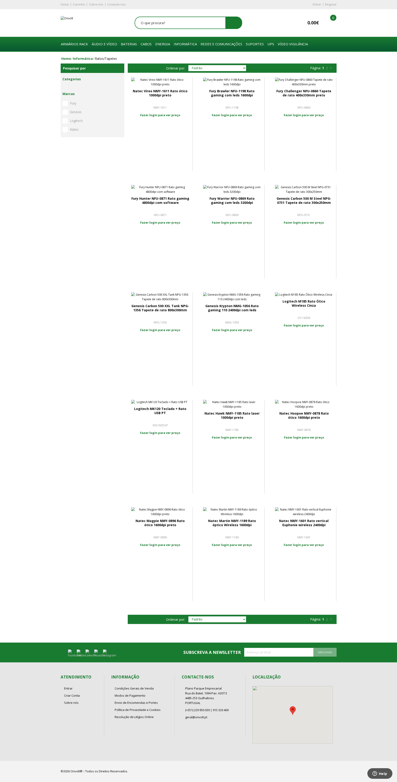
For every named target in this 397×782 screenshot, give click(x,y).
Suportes (255, 44)
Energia (162, 44)
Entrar (317, 4)
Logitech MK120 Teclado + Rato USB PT (160, 411)
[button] (293, 710)
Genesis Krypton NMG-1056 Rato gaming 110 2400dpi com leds (232, 308)
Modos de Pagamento (130, 695)
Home (65, 4)
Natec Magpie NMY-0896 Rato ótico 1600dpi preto (160, 523)
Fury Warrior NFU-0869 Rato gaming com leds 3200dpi (232, 200)
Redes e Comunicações (221, 44)
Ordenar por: (175, 68)
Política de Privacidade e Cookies (138, 710)
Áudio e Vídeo (104, 44)
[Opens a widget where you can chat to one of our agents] (379, 774)
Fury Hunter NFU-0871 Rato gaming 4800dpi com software (160, 200)
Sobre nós (96, 4)
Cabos (146, 44)
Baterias (129, 44)
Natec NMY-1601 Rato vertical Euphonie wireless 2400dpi (304, 523)
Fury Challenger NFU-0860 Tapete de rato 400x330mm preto (303, 93)
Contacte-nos (116, 4)
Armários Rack (74, 44)
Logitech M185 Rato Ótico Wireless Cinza (304, 303)
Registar (331, 4)
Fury (73, 103)
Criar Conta (72, 695)
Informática (185, 44)
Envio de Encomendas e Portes (136, 703)
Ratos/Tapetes (106, 58)
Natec (74, 129)
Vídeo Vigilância (293, 44)
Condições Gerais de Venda (134, 688)
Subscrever (325, 652)
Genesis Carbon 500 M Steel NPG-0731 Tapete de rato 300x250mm (304, 200)
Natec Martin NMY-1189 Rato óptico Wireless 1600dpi (232, 523)
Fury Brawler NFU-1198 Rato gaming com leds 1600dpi (232, 93)
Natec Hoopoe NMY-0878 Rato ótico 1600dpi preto (304, 415)
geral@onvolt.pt (196, 717)
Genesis (76, 112)
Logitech (76, 120)
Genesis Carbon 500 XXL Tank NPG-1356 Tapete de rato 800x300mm (160, 308)
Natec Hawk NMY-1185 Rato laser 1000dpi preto (232, 415)
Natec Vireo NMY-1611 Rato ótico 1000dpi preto (160, 93)
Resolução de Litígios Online (134, 717)
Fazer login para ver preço (160, 115)
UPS (270, 44)
